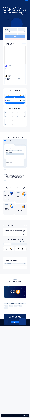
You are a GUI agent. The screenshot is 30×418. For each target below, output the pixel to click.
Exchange (15, 322)
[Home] (3, 0)
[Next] (26, 225)
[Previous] (24, 225)
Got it (25, 415)
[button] (15, 153)
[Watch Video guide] (15, 291)
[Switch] (24, 31)
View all (19, 253)
